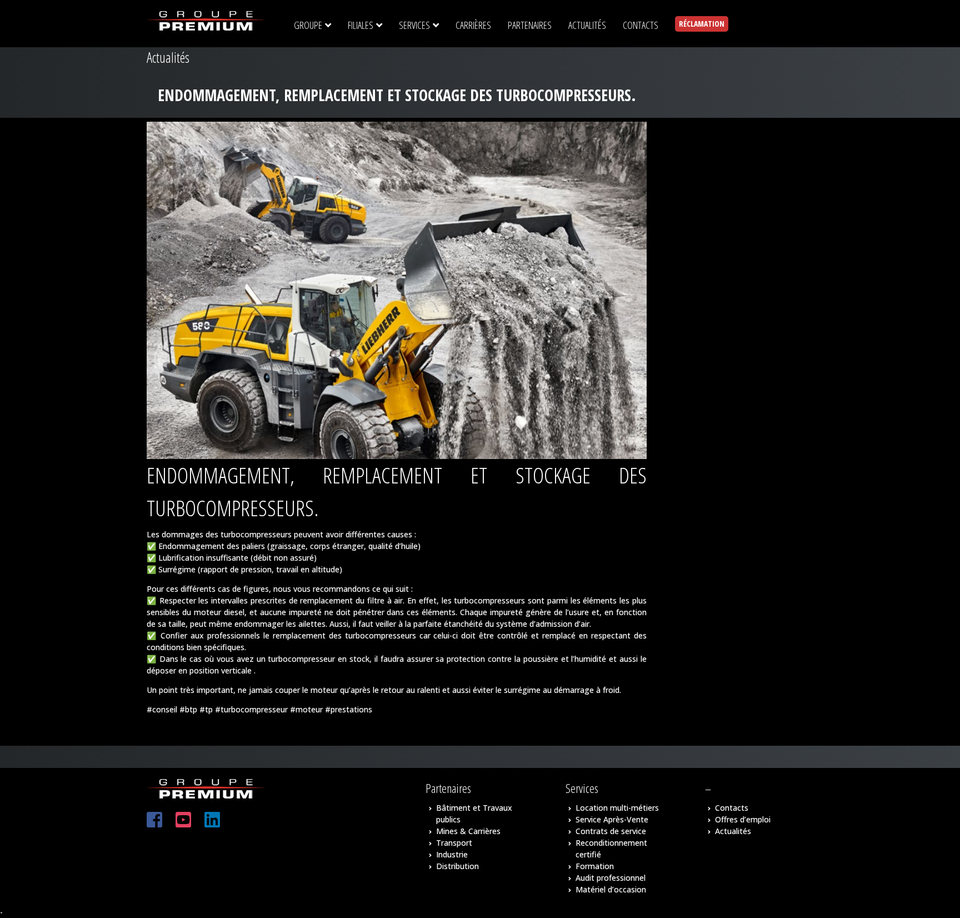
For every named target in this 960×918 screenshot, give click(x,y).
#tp (206, 709)
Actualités (733, 831)
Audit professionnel (611, 877)
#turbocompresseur (251, 709)
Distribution (457, 866)
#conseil (162, 709)
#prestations (348, 709)
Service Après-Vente (612, 819)
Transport (454, 842)
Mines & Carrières (468, 831)
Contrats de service (611, 831)
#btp (188, 709)
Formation (595, 866)
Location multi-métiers (617, 807)
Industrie (452, 854)
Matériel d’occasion (611, 889)
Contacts (731, 807)
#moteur (306, 709)
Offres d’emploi (743, 819)
